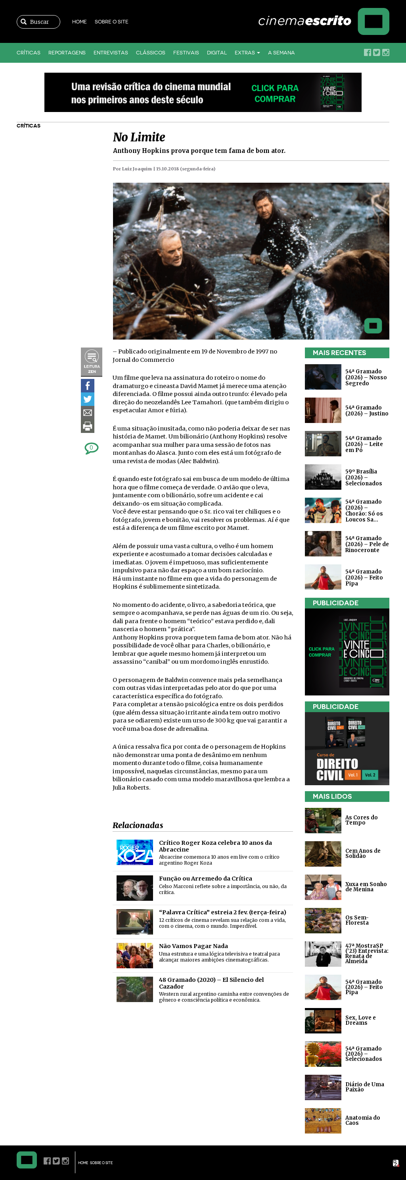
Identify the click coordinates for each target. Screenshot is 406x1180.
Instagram (385, 52)
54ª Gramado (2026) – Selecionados (363, 1053)
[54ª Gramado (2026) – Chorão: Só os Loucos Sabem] (323, 510)
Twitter (376, 52)
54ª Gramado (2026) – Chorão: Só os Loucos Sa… (364, 510)
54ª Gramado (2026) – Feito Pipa (364, 577)
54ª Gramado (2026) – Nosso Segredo (366, 377)
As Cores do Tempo (361, 820)
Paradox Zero (396, 1163)
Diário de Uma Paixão (364, 1087)
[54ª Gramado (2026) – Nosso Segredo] (323, 376)
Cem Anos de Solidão (363, 853)
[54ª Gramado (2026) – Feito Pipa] (323, 577)
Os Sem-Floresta (357, 920)
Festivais (186, 52)
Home (79, 21)
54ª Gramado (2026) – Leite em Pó (364, 444)
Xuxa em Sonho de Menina (366, 887)
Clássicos (150, 52)
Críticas (28, 52)
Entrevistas (111, 52)
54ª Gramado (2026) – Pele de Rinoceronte (367, 544)
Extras (245, 52)
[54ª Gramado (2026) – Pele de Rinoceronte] (323, 543)
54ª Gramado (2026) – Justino (367, 410)
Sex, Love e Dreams (360, 1020)
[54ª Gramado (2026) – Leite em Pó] (323, 443)
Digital (217, 52)
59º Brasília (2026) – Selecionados (363, 477)
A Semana (281, 52)
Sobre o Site (111, 21)
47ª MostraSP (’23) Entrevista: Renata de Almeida (367, 953)
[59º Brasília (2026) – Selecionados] (323, 476)
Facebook (367, 52)
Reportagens (67, 52)
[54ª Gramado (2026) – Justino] (323, 410)
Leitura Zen (91, 362)
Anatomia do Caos (362, 1120)
